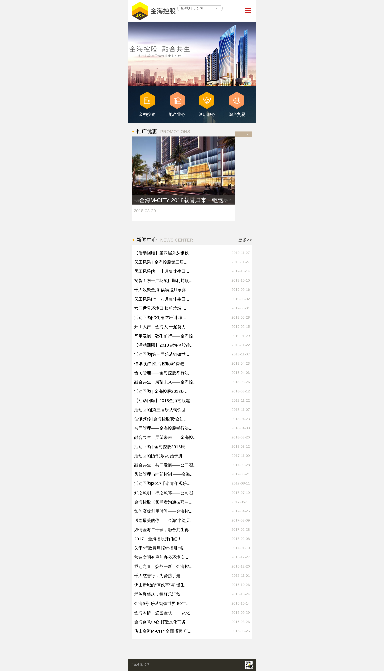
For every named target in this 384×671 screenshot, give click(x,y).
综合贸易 (237, 114)
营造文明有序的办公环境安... (161, 557)
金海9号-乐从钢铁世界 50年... (162, 603)
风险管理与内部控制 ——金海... (164, 474)
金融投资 (147, 114)
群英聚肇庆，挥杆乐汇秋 (157, 594)
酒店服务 (207, 114)
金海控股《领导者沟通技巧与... (163, 502)
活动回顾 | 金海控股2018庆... (161, 391)
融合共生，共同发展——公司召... (165, 465)
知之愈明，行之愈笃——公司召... (165, 492)
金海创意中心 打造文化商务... (161, 622)
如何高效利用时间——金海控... (163, 511)
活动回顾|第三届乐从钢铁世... (161, 354)
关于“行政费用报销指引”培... (160, 548)
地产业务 (177, 114)
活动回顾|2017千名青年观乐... (162, 483)
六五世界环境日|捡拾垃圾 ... (160, 308)
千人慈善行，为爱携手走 (157, 575)
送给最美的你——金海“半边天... (164, 520)
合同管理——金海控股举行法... (163, 372)
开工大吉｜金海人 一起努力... (161, 326)
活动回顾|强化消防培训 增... (160, 317)
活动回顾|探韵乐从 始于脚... (160, 455)
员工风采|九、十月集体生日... (161, 271)
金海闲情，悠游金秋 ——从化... (164, 612)
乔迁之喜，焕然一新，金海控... (163, 566)
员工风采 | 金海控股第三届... (160, 262)
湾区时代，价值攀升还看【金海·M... (183, 200)
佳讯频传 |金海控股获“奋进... (161, 363)
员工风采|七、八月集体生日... (161, 299)
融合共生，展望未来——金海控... (165, 382)
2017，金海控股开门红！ (158, 539)
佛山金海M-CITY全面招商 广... (162, 631)
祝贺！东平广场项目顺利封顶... (163, 280)
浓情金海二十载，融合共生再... (163, 529)
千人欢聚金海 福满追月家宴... (161, 289)
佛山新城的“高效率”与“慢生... (161, 585)
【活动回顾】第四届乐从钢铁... (163, 253)
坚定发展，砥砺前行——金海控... (165, 336)
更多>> (245, 240)
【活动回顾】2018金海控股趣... (164, 345)
